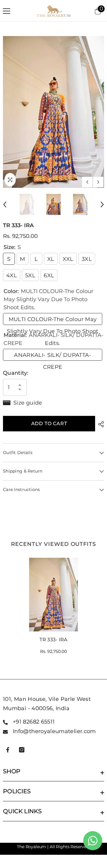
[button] (87, 182)
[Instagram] (21, 750)
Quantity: (15, 373)
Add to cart (49, 423)
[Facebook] (7, 750)
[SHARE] (99, 424)
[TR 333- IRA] (53, 594)
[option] (53, 112)
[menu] (6, 11)
